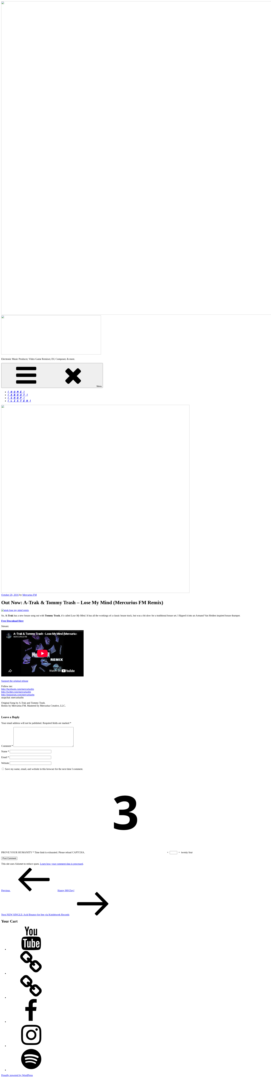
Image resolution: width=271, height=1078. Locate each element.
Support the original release (14, 681)
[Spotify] (31, 1070)
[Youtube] (31, 949)
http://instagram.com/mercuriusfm (17, 694)
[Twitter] (31, 997)
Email (5, 757)
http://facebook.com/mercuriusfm (17, 689)
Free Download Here (12, 621)
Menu (99, 386)
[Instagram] (31, 1045)
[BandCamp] (31, 973)
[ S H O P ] (16, 397)
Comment (7, 746)
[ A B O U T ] (18, 394)
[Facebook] (31, 1021)
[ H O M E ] (16, 391)
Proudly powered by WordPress (17, 1075)
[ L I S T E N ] (19, 400)
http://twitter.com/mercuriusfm (16, 692)
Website (5, 763)
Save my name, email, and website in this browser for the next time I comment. (44, 769)
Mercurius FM (29, 595)
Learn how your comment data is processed (61, 863)
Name (5, 751)
